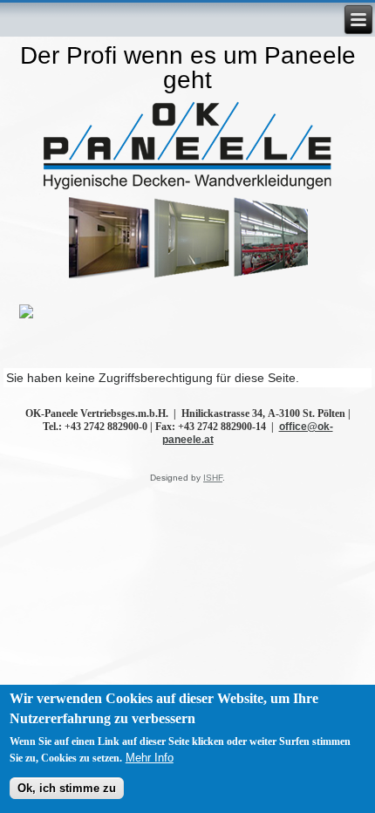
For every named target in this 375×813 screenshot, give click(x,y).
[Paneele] (188, 148)
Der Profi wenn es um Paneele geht (188, 67)
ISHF (212, 477)
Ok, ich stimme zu (66, 788)
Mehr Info (150, 757)
